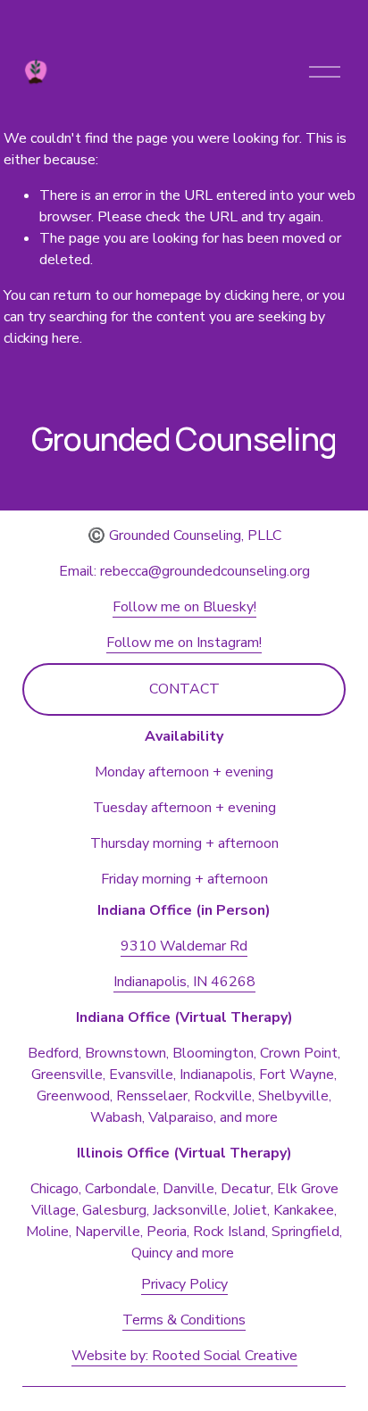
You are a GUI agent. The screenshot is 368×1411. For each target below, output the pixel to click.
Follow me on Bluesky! (184, 607)
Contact (184, 689)
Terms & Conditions (184, 1320)
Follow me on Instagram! (184, 642)
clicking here (262, 295)
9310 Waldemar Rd (184, 946)
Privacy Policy (184, 1284)
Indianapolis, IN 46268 (184, 982)
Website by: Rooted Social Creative (184, 1355)
